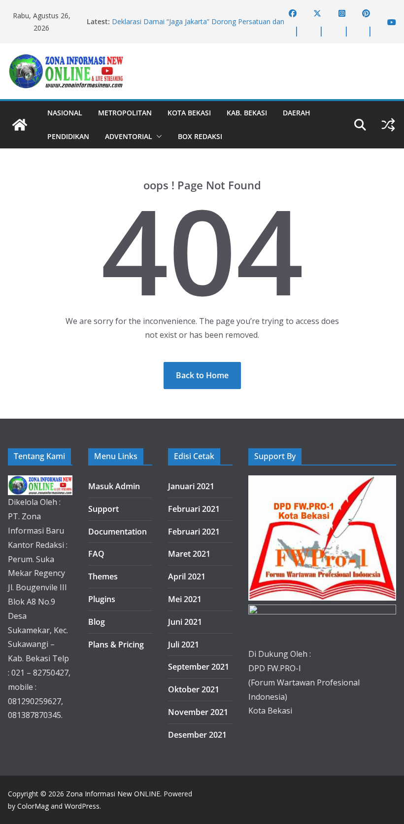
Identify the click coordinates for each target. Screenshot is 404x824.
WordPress (82, 806)
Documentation (117, 531)
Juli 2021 (183, 644)
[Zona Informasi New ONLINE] (20, 125)
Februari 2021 (194, 508)
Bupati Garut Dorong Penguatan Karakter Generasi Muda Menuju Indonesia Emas (193, 18)
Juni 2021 (185, 621)
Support (103, 508)
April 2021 (186, 576)
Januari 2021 (191, 486)
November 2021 (198, 712)
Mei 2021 (185, 599)
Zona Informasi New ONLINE (113, 793)
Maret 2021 (189, 553)
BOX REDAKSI (200, 136)
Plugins (101, 599)
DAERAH (296, 112)
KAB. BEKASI (247, 112)
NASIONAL (64, 112)
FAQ (96, 553)
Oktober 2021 (193, 689)
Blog (96, 621)
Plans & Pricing (116, 644)
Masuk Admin (114, 486)
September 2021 (198, 666)
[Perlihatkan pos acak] (388, 125)
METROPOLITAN (125, 112)
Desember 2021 (197, 734)
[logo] (40, 482)
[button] (157, 136)
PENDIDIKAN (68, 136)
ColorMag (33, 806)
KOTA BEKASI (189, 112)
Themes (103, 576)
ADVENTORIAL (128, 136)
